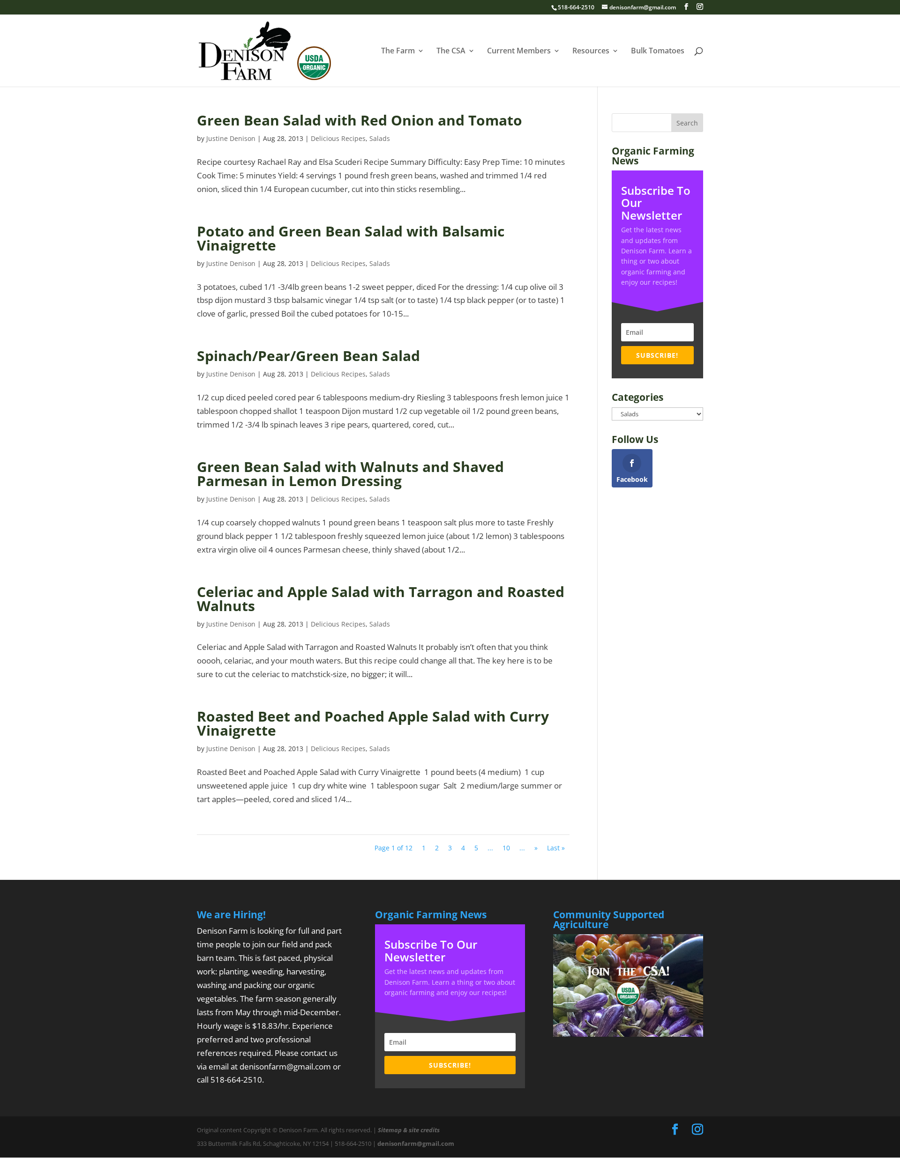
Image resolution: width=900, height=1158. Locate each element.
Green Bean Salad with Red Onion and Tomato (359, 120)
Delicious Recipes (338, 138)
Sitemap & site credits (409, 1130)
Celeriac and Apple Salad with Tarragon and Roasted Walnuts (380, 598)
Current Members (519, 51)
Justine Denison (230, 138)
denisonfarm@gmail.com (285, 1066)
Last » (556, 847)
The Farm (398, 51)
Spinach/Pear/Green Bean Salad (308, 355)
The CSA (450, 51)
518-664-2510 (236, 1079)
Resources (590, 51)
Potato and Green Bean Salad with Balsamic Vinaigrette (350, 238)
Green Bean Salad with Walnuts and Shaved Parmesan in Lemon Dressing (350, 473)
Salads (379, 138)
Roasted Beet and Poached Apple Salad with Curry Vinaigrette (373, 723)
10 (506, 847)
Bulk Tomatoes (657, 51)
